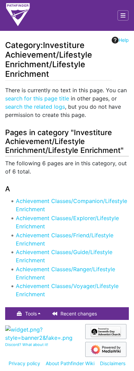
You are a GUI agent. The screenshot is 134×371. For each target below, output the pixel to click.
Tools (31, 313)
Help (124, 40)
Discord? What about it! (26, 344)
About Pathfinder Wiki (70, 363)
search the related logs (35, 106)
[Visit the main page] (17, 15)
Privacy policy (24, 363)
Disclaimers (112, 363)
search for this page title (37, 98)
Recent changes (78, 313)
